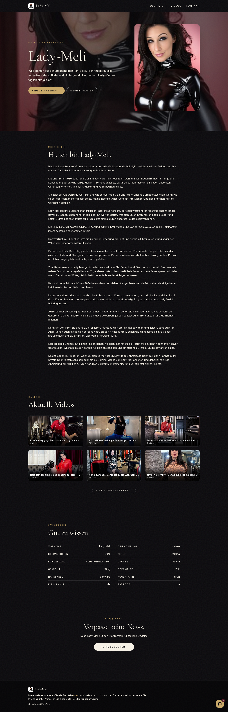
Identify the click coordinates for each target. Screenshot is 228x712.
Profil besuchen (114, 646)
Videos (176, 5)
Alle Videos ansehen (114, 490)
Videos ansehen (46, 90)
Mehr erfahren (82, 90)
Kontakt (193, 5)
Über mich (158, 5)
